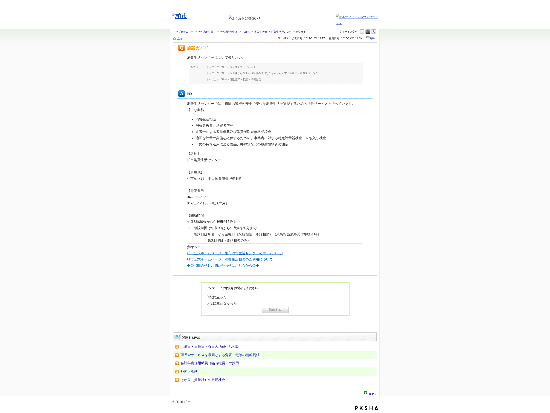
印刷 (372, 38)
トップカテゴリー (183, 31)
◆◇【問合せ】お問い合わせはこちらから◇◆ (223, 265)
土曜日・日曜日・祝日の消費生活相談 (209, 346)
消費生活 (256, 79)
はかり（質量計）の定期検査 (202, 380)
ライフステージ (239, 67)
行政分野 (235, 79)
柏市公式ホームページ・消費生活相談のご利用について (230, 259)
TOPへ (372, 393)
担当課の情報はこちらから (234, 31)
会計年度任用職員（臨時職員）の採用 (209, 363)
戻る (179, 38)
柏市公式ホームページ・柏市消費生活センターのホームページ (235, 253)
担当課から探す (206, 31)
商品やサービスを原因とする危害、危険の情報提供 (220, 355)
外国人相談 (189, 371)
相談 (245, 79)
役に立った (218, 297)
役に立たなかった (223, 303)
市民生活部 (260, 31)
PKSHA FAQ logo (366, 408)
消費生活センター (281, 31)
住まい (254, 67)
